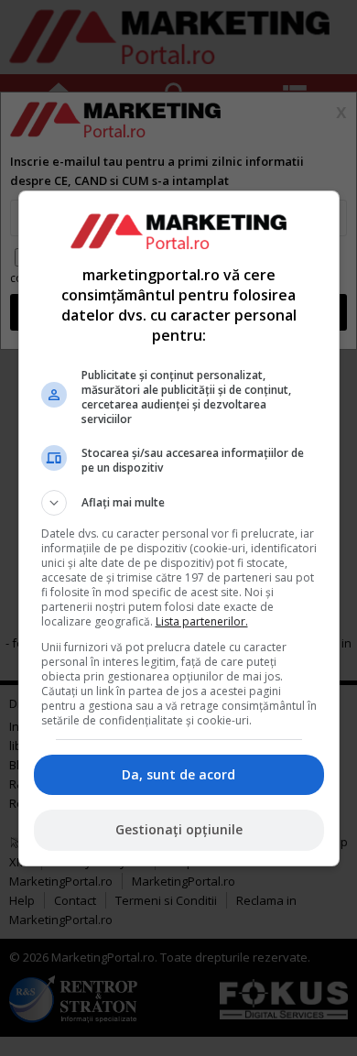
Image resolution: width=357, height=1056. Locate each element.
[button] (179, 503)
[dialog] (179, 528)
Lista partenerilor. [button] (202, 621)
